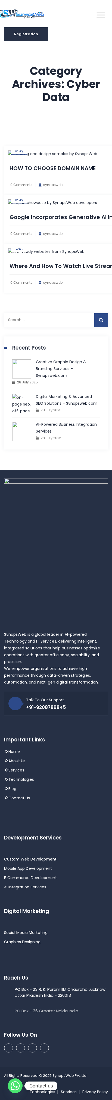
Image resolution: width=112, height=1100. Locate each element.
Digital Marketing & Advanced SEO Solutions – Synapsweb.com (66, 400)
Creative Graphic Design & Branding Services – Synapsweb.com (61, 368)
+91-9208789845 (46, 707)
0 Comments (21, 184)
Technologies (21, 779)
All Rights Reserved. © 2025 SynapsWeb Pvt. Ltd (45, 1075)
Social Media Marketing (26, 932)
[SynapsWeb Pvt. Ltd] (26, 13)
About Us (16, 761)
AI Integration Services (25, 887)
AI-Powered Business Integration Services (66, 428)
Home (14, 751)
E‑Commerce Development (30, 877)
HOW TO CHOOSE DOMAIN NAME (53, 168)
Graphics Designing (22, 942)
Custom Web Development (30, 859)
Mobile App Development (28, 868)
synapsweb (53, 184)
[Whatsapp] (15, 1085)
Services (16, 770)
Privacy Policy (95, 1092)
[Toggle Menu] (101, 14)
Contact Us (19, 798)
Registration (26, 34)
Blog (12, 788)
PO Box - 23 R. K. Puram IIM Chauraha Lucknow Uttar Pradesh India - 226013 (60, 992)
